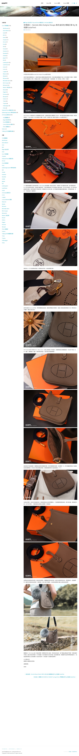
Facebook (4, 749)
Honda (4, 49)
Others (3, 129)
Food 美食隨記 (6, 122)
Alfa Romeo (5, 28)
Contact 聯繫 (66, 3)
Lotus (4, 69)
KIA (4, 60)
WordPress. (74, 751)
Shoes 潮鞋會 (6, 126)
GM (4, 46)
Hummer (5, 51)
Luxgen (4, 71)
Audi (4, 33)
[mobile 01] (76, 3)
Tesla (4, 101)
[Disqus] (50, 693)
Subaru (4, 99)
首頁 (42, 3)
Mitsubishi (5, 85)
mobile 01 (19, 749)
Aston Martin (6, 30)
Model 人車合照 (6, 87)
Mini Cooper (6, 83)
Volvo (4, 108)
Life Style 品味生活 (48, 22)
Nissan (4, 89)
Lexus (4, 67)
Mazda (4, 76)
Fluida (70, 751)
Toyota (4, 103)
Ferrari (4, 42)
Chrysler (5, 39)
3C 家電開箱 (5, 117)
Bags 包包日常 (28, 22)
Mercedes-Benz (6, 80)
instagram (12, 749)
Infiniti (4, 55)
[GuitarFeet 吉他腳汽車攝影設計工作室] (4, 3)
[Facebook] (72, 3)
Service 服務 (57, 3)
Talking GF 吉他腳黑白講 (7, 131)
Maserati (5, 74)
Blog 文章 (49, 3)
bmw (4, 37)
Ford (4, 44)
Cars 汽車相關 (5, 25)
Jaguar (4, 58)
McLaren (5, 78)
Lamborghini (6, 62)
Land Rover (5, 64)
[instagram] (74, 3)
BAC (4, 35)
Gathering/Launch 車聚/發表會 (9, 112)
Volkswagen (6, 105)
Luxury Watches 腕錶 (8, 124)
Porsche (5, 94)
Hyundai (5, 53)
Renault (5, 96)
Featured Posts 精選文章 (37, 22)
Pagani (4, 92)
